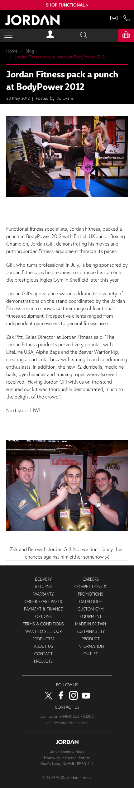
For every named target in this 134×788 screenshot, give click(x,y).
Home (11, 51)
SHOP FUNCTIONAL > (67, 5)
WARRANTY (43, 594)
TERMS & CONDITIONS (43, 624)
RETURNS (43, 586)
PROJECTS (43, 661)
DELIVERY (43, 579)
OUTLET (91, 654)
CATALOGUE (90, 601)
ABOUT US (43, 646)
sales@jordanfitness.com (67, 722)
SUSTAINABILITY (90, 631)
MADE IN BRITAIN (90, 624)
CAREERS (91, 579)
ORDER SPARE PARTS (43, 601)
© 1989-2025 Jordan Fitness (67, 777)
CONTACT (43, 654)
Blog (30, 51)
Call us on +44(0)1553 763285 (67, 716)
